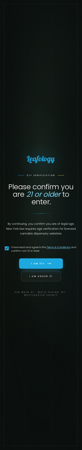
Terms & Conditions (58, 247)
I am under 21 (41, 276)
